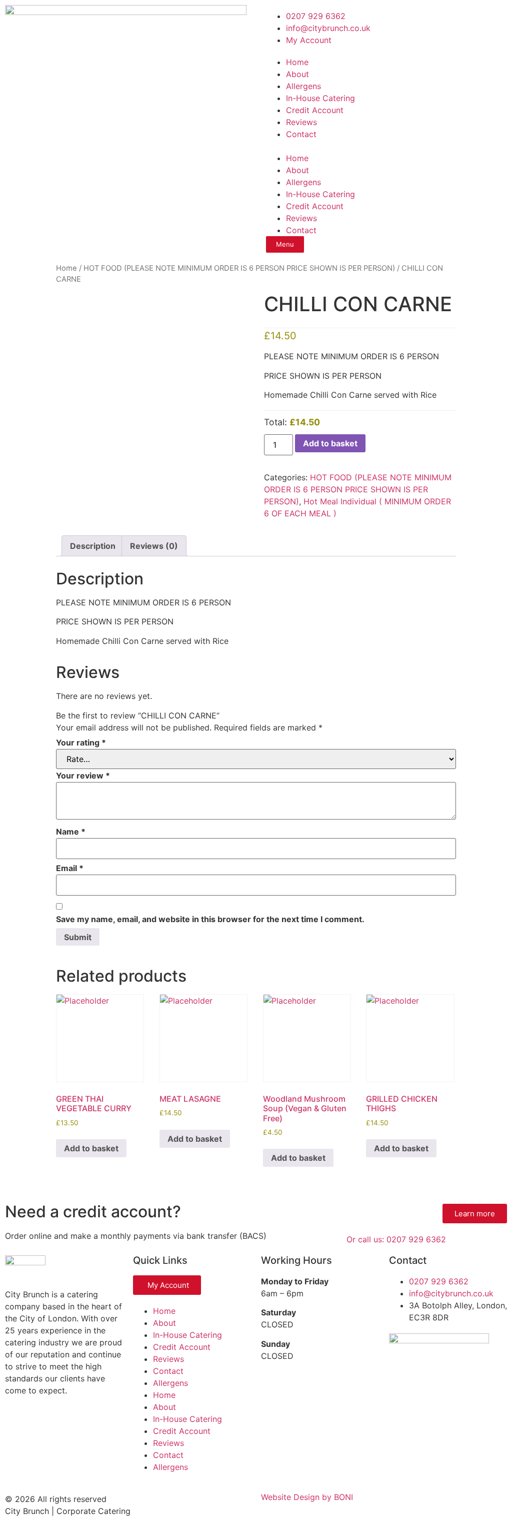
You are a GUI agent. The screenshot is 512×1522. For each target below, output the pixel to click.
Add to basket (330, 443)
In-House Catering (320, 98)
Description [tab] (93, 546)
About (297, 74)
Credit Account (315, 110)
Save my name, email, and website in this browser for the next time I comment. (210, 919)
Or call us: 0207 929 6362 (396, 1239)
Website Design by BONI (307, 1497)
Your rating (81, 742)
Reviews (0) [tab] (154, 546)
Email (70, 868)
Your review (83, 776)
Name (71, 832)
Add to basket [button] (91, 1148)
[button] (384, 146)
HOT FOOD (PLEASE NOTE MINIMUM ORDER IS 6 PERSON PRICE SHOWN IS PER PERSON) (239, 268)
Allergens (303, 86)
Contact (301, 134)
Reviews (301, 122)
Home (297, 62)
